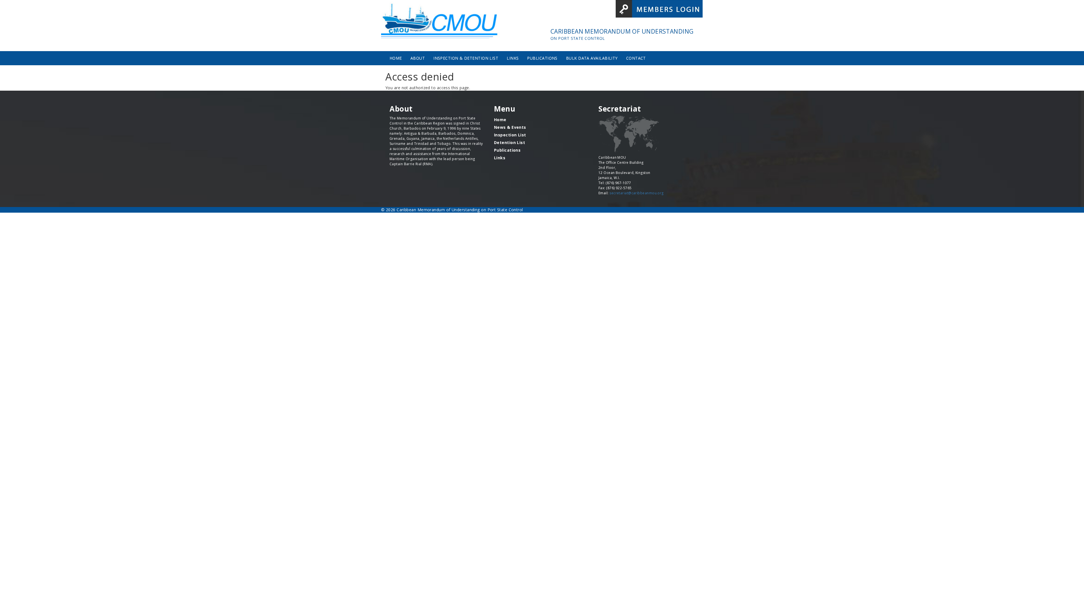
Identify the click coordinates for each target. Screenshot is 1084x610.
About (417, 58)
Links (513, 58)
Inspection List (510, 135)
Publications (542, 58)
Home (396, 58)
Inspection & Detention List (465, 58)
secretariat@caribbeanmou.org (636, 193)
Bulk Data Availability (592, 58)
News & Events (510, 127)
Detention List (509, 142)
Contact (636, 58)
